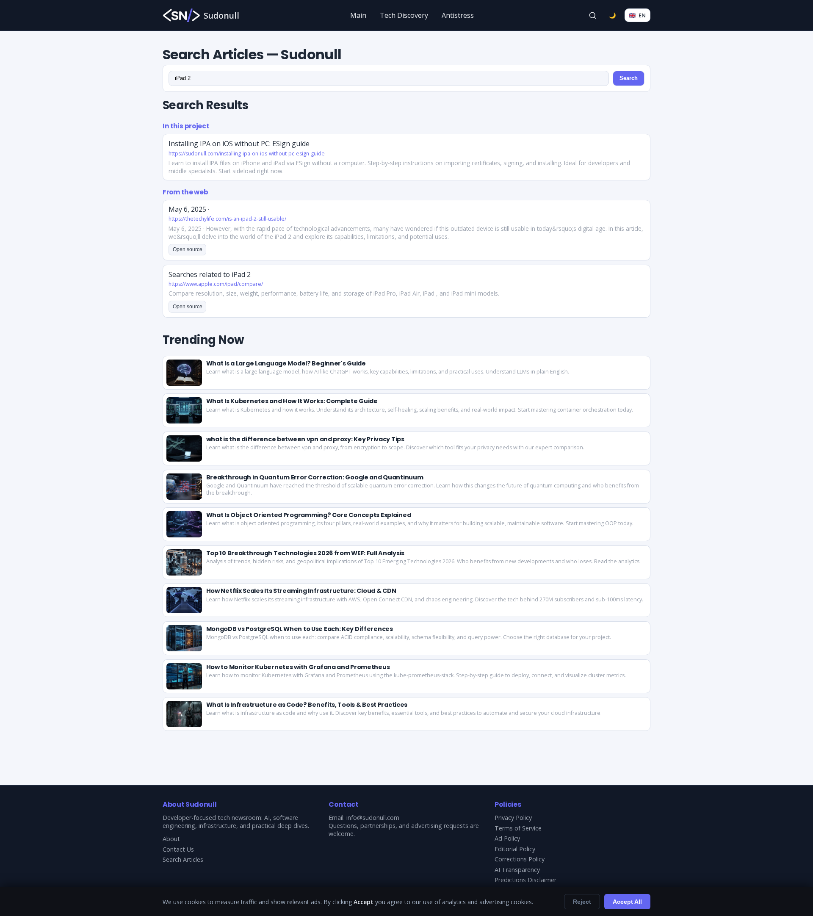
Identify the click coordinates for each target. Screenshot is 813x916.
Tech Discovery (404, 15)
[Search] (592, 15)
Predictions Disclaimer (525, 880)
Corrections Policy (520, 859)
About (171, 839)
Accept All (627, 901)
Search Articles (183, 859)
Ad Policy (507, 838)
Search (628, 78)
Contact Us (178, 849)
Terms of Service (518, 828)
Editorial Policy (515, 849)
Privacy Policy (513, 818)
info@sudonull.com (372, 818)
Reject (582, 901)
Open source (187, 249)
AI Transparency (517, 870)
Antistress (458, 15)
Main (358, 15)
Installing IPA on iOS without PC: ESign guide (239, 143)
